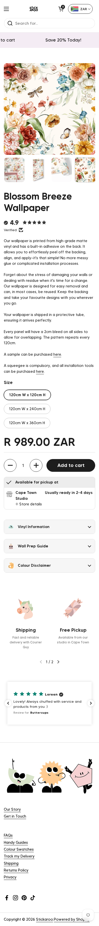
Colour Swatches (19, 849)
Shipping (11, 863)
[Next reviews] (91, 703)
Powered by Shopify (72, 919)
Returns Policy (16, 870)
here (57, 354)
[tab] (28, 504)
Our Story (12, 809)
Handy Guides (16, 842)
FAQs (8, 835)
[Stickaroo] (33, 9)
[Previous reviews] (8, 703)
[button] (61, 9)
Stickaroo (44, 919)
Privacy (10, 877)
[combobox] (80, 9)
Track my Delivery (19, 856)
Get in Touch (15, 816)
